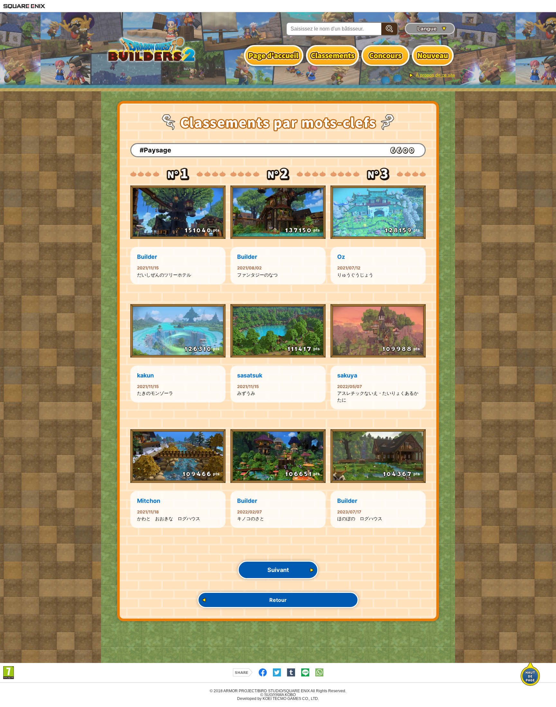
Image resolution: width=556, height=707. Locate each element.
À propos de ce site (435, 74)
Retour (278, 600)
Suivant (278, 570)
